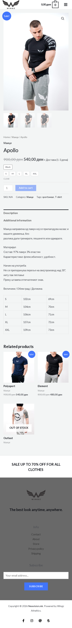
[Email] (40, 620)
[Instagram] (31, 620)
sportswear (48, 197)
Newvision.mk (35, 606)
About (36, 539)
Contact (36, 534)
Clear (6, 179)
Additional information (17, 220)
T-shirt (58, 197)
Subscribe (36, 586)
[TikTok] (48, 620)
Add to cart (26, 187)
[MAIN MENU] (65, 4)
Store (36, 543)
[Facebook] (23, 620)
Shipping (36, 553)
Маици (15, 137)
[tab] (36, 213)
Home (6, 137)
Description (10, 213)
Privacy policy (36, 548)
